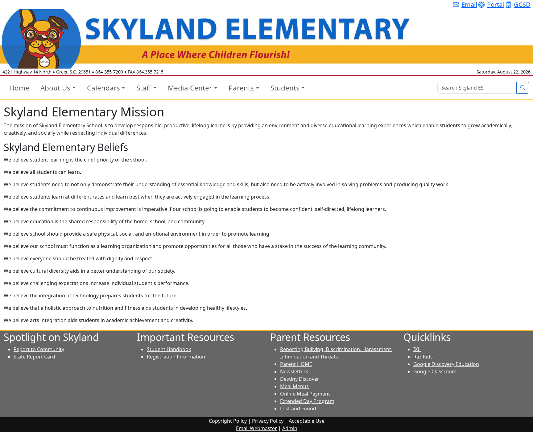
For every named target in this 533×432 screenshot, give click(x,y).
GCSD (522, 4)
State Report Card (34, 356)
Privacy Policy (267, 420)
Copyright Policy (228, 420)
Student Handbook (169, 349)
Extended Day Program (307, 401)
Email (469, 4)
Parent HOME (296, 364)
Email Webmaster (256, 428)
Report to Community (39, 349)
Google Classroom (435, 371)
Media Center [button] (190, 88)
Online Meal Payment (305, 393)
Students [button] (285, 88)
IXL (417, 349)
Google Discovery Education (446, 364)
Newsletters (294, 371)
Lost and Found (298, 408)
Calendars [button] (103, 88)
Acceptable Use (306, 420)
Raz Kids (423, 356)
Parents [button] (241, 88)
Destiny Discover (299, 378)
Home (19, 88)
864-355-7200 (109, 72)
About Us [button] (55, 88)
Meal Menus (294, 386)
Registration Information (176, 356)
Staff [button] (143, 88)
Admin (289, 428)
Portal (495, 4)
